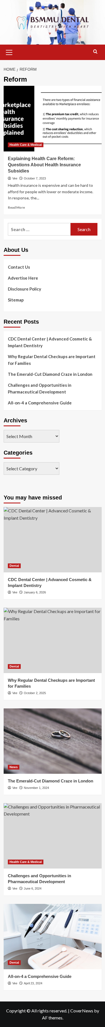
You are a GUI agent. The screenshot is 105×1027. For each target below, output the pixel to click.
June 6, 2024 (32, 888)
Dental (14, 565)
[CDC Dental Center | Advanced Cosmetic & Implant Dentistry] (53, 539)
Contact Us (19, 267)
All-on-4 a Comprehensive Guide (40, 402)
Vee (14, 178)
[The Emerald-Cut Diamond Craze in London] (53, 741)
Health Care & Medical (26, 144)
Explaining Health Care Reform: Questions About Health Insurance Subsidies (44, 165)
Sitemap (16, 299)
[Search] (95, 52)
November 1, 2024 (36, 787)
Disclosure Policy (24, 288)
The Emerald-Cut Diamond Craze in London (50, 374)
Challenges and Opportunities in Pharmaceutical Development (39, 388)
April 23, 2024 (33, 983)
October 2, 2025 (35, 693)
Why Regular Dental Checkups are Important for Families (51, 360)
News (14, 767)
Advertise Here (23, 277)
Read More (16, 207)
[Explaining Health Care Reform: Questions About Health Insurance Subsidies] (53, 118)
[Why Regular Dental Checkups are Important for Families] (53, 640)
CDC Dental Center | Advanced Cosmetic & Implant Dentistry (50, 342)
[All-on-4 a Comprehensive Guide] (53, 936)
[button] (9, 52)
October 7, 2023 (35, 178)
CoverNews (81, 1010)
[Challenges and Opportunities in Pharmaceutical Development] (53, 836)
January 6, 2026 (35, 592)
